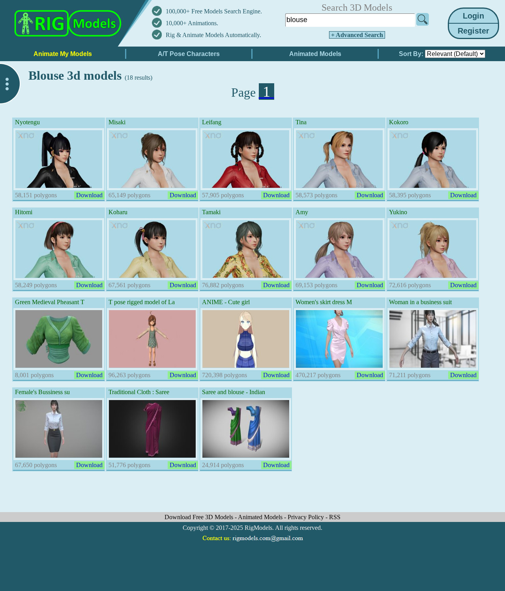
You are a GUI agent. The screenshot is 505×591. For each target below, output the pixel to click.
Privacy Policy (306, 517)
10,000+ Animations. (192, 23)
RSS (334, 517)
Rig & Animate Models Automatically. (213, 35)
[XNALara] (25, 135)
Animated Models (261, 517)
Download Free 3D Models (200, 517)
